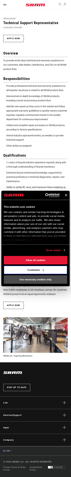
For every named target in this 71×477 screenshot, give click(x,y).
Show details (53, 250)
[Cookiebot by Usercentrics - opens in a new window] (45, 195)
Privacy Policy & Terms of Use (14, 468)
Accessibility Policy (36, 468)
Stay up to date (17, 387)
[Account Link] (65, 5)
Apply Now (13, 38)
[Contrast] (50, 467)
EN (7, 451)
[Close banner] (66, 195)
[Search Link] (60, 5)
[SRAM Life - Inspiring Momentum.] (35, 335)
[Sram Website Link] (35, 5)
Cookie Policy (34, 239)
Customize (33, 269)
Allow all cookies (35, 260)
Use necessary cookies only (35, 279)
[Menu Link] (4, 4)
